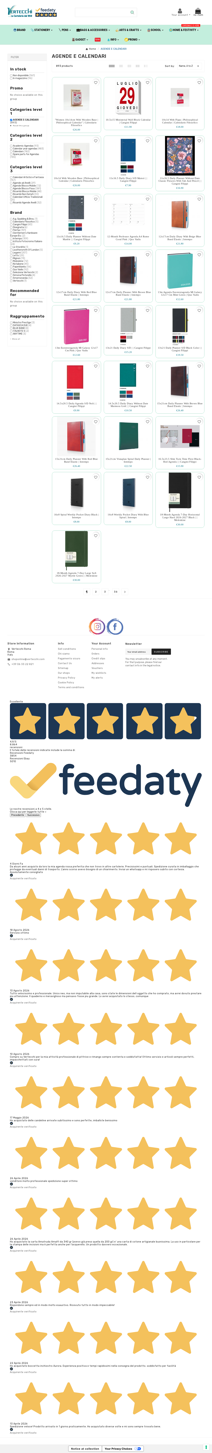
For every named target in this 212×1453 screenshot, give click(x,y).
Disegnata (20, 227)
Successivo (33, 815)
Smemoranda (23, 278)
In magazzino (22, 78)
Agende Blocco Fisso (27, 188)
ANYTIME (19, 333)
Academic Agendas (26, 145)
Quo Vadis (20, 269)
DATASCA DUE (22, 325)
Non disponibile (24, 75)
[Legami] (97, 39)
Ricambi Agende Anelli (27, 202)
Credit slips (98, 658)
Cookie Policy (66, 682)
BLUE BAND (20, 328)
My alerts (97, 677)
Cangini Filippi (22, 224)
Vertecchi (19, 280)
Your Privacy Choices (118, 1448)
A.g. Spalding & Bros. (25, 218)
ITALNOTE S (21, 331)
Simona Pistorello (24, 275)
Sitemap (63, 668)
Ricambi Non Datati (26, 194)
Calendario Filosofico (25, 221)
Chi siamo (64, 653)
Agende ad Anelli (24, 183)
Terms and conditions (71, 687)
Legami (20, 252)
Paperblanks (22, 266)
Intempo (20, 238)
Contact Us (65, 663)
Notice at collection (85, 1448)
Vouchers (97, 668)
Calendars (21, 151)
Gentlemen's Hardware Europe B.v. (23, 234)
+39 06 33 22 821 (23, 664)
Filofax (19, 230)
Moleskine (20, 261)
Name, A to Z (189, 66)
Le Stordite (20, 247)
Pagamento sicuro (69, 658)
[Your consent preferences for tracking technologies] (206, 1447)
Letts (18, 255)
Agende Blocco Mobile (27, 185)
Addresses (98, 663)
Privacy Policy (66, 677)
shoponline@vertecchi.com (28, 659)
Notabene (20, 264)
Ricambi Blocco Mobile (27, 191)
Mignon (19, 258)
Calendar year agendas (28, 148)
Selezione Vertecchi (25, 272)
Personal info (100, 649)
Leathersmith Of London (28, 249)
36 (116, 591)
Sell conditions (67, 649)
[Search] (132, 12)
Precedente (17, 815)
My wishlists (99, 673)
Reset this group (20, 126)
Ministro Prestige (24, 322)
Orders (96, 653)
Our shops (64, 673)
